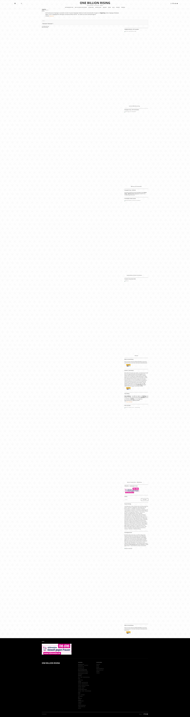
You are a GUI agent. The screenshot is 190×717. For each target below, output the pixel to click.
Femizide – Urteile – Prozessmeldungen (84, 690)
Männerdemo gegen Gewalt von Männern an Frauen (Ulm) (135, 521)
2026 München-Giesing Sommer (141, 517)
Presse (109, 7)
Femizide (105, 7)
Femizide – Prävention (81, 686)
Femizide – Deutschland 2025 (83, 683)
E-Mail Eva (51, 16)
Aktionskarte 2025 (81, 666)
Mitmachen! (91, 7)
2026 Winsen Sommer (128, 518)
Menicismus (126, 523)
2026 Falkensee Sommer (137, 518)
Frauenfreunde (132, 523)
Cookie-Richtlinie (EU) (81, 706)
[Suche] (21, 3)
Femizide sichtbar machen (82, 689)
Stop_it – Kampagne (81, 694)
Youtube (177, 3)
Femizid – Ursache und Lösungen (83, 685)
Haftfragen (145, 519)
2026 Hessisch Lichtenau (137, 524)
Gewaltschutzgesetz (128, 514)
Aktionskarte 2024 (81, 668)
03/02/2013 (46, 10)
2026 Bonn (131, 528)
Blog (113, 7)
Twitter (175, 3)
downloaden (136, 193)
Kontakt (118, 7)
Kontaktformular (81, 700)
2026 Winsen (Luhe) (128, 524)
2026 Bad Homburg (137, 528)
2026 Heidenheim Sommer (129, 517)
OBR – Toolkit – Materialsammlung (84, 677)
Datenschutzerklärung (82, 705)
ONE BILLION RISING (95, 3)
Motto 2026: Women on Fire (82, 670)
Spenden (123, 7)
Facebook (171, 3)
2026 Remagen (144, 523)
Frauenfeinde (138, 523)
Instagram (173, 3)
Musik (79, 678)
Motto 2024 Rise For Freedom (83, 673)
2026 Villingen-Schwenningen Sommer (139, 515)
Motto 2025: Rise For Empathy (83, 671)
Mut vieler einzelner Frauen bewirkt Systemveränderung (134, 520)
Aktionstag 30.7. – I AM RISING (83, 665)
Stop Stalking (129, 401)
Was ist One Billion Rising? (81, 7)
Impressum (98, 664)
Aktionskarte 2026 (69, 7)
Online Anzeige (135, 514)
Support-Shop (98, 7)
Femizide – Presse (81, 688)
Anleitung (79, 675)
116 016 (140, 543)
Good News (80, 698)
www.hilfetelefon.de (133, 544)
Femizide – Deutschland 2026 (83, 682)
